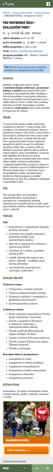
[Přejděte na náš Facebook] (48, 4)
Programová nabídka (22, 12)
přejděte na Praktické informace (26, 50)
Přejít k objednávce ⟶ (18, 450)
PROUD (6, 12)
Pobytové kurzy (42, 12)
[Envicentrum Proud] (8, 3)
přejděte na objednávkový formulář (24, 70)
